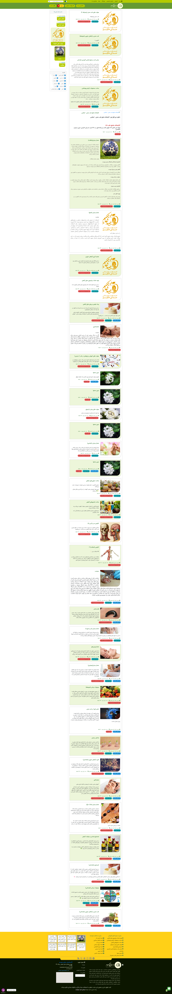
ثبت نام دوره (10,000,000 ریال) (97, 753)
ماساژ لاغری (96, 327)
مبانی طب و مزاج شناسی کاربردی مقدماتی (88, 60)
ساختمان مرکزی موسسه (65, 962)
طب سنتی (62, 78)
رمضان (63, 83)
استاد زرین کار (99, 942)
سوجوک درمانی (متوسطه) (92, 687)
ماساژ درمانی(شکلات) (93, 140)
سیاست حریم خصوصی (81, 970)
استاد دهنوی (93, 415)
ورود (62, 6)
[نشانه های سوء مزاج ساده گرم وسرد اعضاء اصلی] (71, 938)
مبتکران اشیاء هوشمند (80, 989)
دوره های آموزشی (55, 89)
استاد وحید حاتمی (113, 515)
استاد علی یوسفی (92, 19)
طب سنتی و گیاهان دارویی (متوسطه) (89, 36)
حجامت (97, 571)
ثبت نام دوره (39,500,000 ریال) (97, 925)
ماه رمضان (56, 83)
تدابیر (63, 89)
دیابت (54, 75)
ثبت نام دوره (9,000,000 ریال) (106, 82)
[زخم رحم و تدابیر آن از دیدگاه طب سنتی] (81, 947)
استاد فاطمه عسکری (91, 270)
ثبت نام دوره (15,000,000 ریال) (84, 455)
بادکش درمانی (95, 738)
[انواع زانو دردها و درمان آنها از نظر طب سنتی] (71, 947)
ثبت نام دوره (117, 134)
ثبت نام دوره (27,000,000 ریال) (84, 45)
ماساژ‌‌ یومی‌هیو (95, 647)
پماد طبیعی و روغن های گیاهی (91, 304)
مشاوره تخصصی (109, 1)
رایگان (94, 104)
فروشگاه (103, 1)
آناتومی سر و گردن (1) (93, 523)
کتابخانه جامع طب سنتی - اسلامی (90, 113)
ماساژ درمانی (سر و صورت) (92, 629)
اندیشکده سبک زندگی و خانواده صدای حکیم (76, 987)
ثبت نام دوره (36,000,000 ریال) (84, 366)
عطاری (56, 78)
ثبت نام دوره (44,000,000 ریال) (84, 21)
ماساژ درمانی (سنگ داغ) (92, 805)
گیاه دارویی (62, 81)
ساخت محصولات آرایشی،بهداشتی (90, 88)
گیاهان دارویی (62, 75)
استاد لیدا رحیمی (113, 204)
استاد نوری (100, 951)
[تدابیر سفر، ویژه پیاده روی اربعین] (62, 947)
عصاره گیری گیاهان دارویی (92, 257)
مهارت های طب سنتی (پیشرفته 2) (90, 12)
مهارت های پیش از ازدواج (92, 409)
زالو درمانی (96, 609)
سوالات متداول (69, 6)
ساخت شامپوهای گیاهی (92, 502)
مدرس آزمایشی (92, 379)
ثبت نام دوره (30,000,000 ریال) (97, 602)
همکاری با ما (94, 1)
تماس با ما (80, 6)
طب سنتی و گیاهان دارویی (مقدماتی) (89, 912)
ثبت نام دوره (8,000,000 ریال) (84, 534)
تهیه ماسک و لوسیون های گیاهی (90, 281)
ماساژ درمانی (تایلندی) (93, 443)
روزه (56, 86)
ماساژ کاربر (96, 780)
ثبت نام (52, 6)
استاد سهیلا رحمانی (112, 493)
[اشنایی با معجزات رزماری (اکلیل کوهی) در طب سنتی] (52, 938)
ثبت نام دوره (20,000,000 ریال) (114, 703)
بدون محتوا (96, 373)
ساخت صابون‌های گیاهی (92, 481)
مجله (99, 1)
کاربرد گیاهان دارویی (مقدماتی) (91, 760)
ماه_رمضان (62, 86)
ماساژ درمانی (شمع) (94, 213)
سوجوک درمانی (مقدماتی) (92, 888)
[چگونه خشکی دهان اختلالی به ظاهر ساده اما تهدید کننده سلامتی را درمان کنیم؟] (52, 947)
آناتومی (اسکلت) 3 (94, 547)
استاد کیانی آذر (99, 938)
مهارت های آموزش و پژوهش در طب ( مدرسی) (87, 356)
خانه (120, 1)
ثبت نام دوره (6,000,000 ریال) (84, 106)
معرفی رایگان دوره (116, 320)
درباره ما (83, 965)
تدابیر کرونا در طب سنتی (93, 709)
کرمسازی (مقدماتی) (94, 865)
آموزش (116, 1)
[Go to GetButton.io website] (3, 992)
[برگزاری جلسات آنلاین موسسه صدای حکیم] (81, 938)
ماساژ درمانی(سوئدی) (93, 665)
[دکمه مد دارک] (66, 1)
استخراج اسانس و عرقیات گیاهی (90, 837)
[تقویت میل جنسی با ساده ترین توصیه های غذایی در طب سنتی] (62, 938)
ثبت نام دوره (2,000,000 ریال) (92, 418)
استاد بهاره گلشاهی (98, 947)
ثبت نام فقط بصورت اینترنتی (63, 970)
